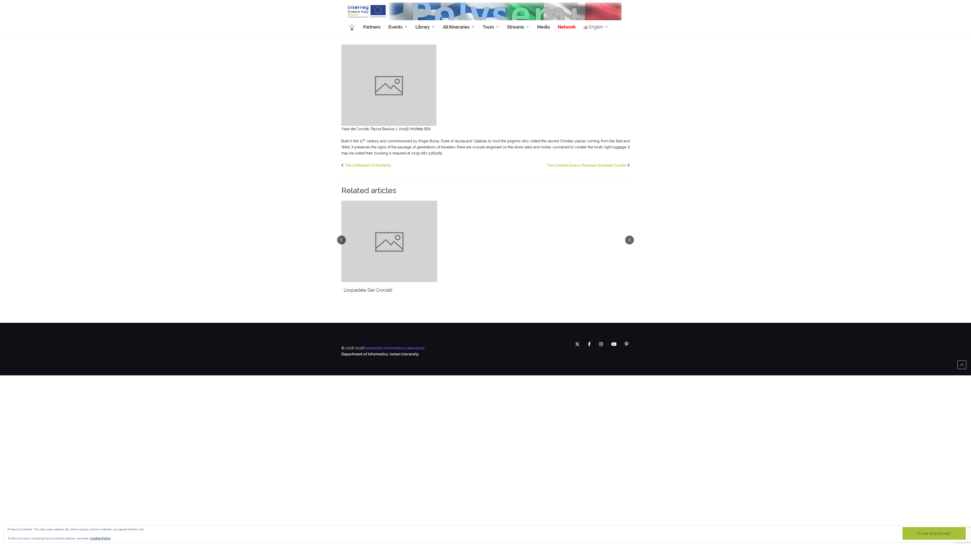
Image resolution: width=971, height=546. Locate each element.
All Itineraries (456, 27)
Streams (515, 27)
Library (422, 27)
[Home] (352, 27)
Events (395, 27)
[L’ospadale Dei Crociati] (389, 241)
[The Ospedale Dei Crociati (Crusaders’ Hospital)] (388, 85)
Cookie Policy (100, 538)
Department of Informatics (364, 354)
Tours (488, 27)
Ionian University (404, 354)
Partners (371, 27)
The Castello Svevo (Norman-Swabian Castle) (586, 165)
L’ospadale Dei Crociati (368, 290)
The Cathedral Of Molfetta (368, 165)
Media (543, 27)
